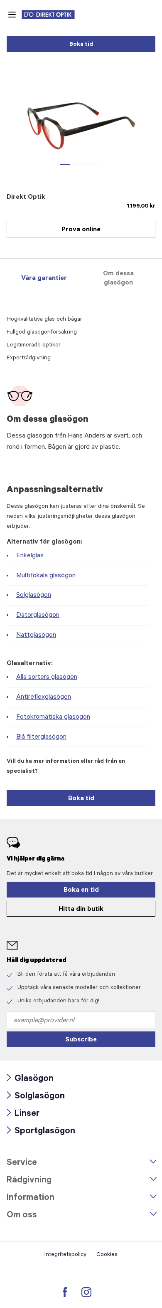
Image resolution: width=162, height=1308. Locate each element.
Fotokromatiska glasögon (53, 717)
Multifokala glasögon (46, 576)
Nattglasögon (36, 635)
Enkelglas (30, 556)
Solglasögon (33, 595)
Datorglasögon (37, 615)
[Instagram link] (86, 1292)
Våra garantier (44, 278)
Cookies (107, 1255)
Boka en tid (81, 890)
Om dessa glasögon (118, 278)
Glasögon (30, 1079)
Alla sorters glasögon (46, 677)
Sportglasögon (41, 1132)
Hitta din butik (81, 909)
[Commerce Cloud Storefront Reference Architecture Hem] (52, 14)
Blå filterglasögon (41, 737)
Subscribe (81, 1040)
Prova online (81, 230)
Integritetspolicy (65, 1255)
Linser (23, 1114)
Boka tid (81, 45)
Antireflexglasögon (43, 697)
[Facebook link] (65, 1292)
